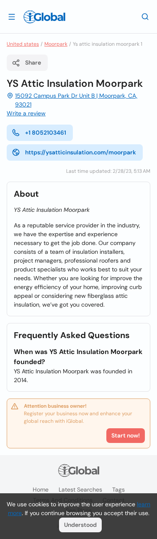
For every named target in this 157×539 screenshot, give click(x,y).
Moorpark (55, 44)
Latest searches (80, 489)
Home (41, 489)
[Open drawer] (11, 16)
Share (33, 62)
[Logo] (44, 16)
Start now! (125, 435)
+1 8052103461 (45, 132)
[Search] (145, 16)
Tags (118, 489)
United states (23, 44)
